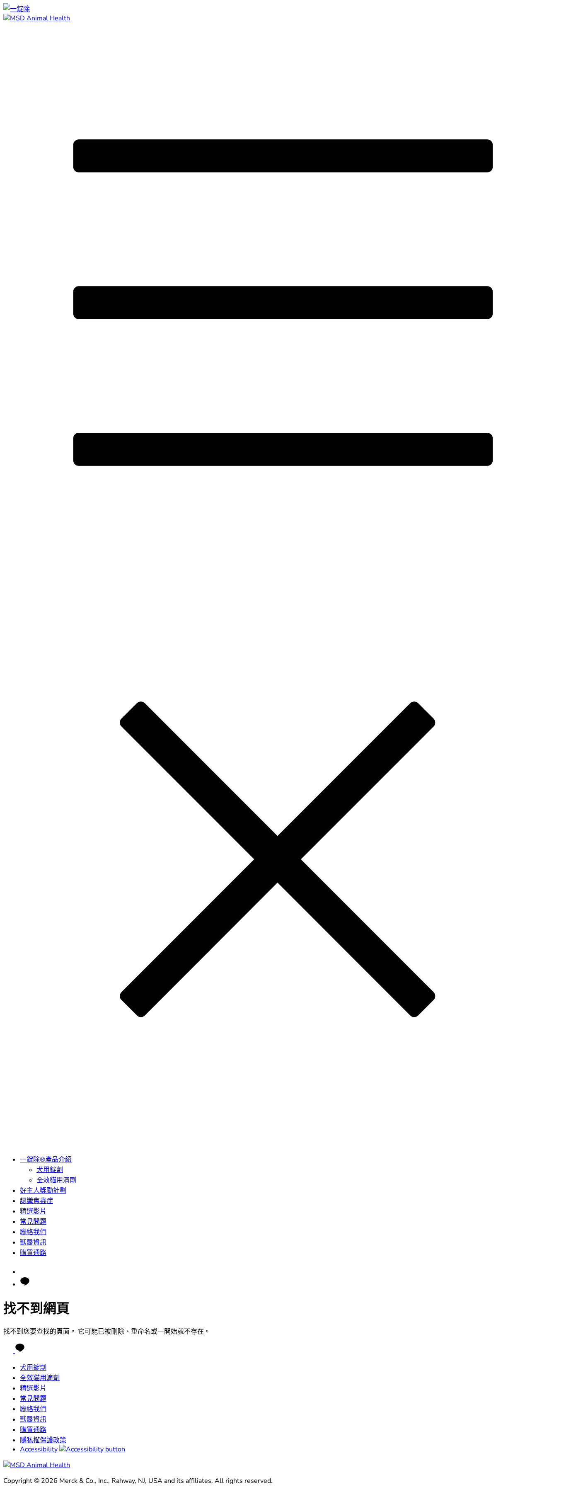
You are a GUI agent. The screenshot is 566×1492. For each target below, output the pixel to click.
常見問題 (33, 1221)
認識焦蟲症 (36, 1201)
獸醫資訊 (33, 1242)
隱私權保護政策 (43, 1440)
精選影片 (33, 1211)
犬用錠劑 (49, 1169)
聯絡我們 (33, 1232)
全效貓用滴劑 (56, 1180)
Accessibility (39, 1449)
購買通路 (33, 1252)
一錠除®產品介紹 (46, 1159)
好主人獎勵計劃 (43, 1190)
